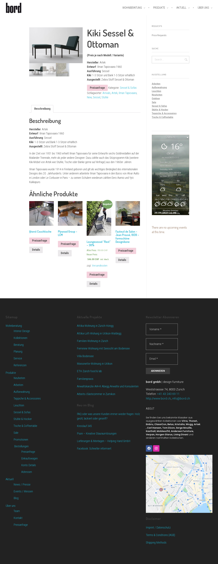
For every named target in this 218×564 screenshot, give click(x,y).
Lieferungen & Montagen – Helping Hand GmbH (103, 441)
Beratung (19, 345)
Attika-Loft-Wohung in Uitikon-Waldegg (99, 333)
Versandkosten (99, 265)
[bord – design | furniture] (19, 7)
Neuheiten (157, 94)
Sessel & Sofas (128, 87)
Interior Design (22, 331)
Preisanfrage (97, 87)
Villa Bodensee (85, 356)
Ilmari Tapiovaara (128, 93)
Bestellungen (21, 446)
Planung (18, 351)
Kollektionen (20, 338)
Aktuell (10, 479)
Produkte (11, 373)
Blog (16, 498)
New (89, 97)
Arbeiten (156, 83)
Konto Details (28, 465)
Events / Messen (23, 491)
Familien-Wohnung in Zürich (92, 341)
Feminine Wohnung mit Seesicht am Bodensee (103, 348)
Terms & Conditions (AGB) (160, 535)
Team (17, 511)
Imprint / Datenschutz (158, 527)
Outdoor (156, 98)
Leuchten (156, 91)
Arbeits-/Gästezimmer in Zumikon (96, 394)
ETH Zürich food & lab (89, 371)
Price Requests (159, 35)
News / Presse (22, 484)
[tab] (42, 109)
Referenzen (20, 365)
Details (36, 249)
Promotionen (21, 439)
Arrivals (106, 93)
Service (18, 358)
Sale (154, 102)
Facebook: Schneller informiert (94, 448)
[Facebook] (149, 448)
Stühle (104, 97)
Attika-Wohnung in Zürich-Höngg (95, 326)
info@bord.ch (181, 398)
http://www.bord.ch (158, 398)
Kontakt (18, 518)
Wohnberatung (14, 326)
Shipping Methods (156, 542)
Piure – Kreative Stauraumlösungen (97, 433)
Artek (114, 93)
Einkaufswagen (29, 458)
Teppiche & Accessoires (164, 113)
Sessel (96, 97)
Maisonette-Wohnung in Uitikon (94, 363)
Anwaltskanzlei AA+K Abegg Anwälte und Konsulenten (108, 386)
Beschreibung (42, 108)
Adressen (26, 472)
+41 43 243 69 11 (168, 394)
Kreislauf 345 (84, 426)
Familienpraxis (85, 379)
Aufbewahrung (159, 87)
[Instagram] (156, 448)
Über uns (10, 506)
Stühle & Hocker (160, 109)
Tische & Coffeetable (162, 117)
